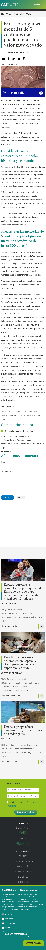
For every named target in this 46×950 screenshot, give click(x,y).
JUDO (3, 621)
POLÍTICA (23, 856)
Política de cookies (22, 909)
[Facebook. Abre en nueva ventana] (8, 59)
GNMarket (23, 838)
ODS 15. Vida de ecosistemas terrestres (17, 749)
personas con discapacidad (13, 617)
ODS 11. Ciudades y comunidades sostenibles (20, 415)
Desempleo (25, 690)
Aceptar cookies (33, 943)
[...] (23, 833)
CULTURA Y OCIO (22, 14)
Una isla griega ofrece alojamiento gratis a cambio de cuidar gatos (23, 730)
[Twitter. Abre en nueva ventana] (13, 59)
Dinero (12, 419)
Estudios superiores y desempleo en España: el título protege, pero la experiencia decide (21, 663)
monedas (8, 175)
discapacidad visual (33, 617)
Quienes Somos (23, 828)
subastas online (8, 400)
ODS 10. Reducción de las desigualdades (18, 613)
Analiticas (9, 919)
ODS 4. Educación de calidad (13, 679)
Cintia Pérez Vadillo (17, 52)
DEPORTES (6, 603)
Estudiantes (6, 687)
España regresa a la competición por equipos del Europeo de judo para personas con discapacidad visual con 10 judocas (23, 591)
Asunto (4, 462)
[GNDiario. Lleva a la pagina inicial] (10, 5)
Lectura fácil (16, 92)
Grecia (3, 756)
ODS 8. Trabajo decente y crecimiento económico (22, 411)
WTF (14, 603)
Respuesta (6, 451)
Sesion (7, 928)
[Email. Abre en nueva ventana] (3, 59)
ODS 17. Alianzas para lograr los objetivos (18, 752)
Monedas (5, 419)
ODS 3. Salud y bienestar (11, 610)
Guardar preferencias (16, 934)
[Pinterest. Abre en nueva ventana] (23, 59)
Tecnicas (8, 914)
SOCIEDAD (5, 739)
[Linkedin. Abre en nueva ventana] (18, 59)
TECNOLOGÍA (23, 866)
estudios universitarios (10, 690)
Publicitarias (10, 923)
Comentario (6, 472)
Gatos (39, 752)
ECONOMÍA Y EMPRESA (11, 673)
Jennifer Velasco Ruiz (10, 696)
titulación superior (19, 687)
